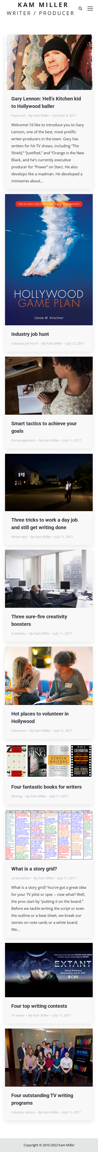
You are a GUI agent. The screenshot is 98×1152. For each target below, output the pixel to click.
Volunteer (18, 730)
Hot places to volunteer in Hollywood (40, 717)
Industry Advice (23, 1112)
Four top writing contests (39, 1006)
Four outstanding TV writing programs (42, 1099)
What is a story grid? (34, 869)
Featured (18, 115)
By (39, 115)
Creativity (18, 633)
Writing (16, 796)
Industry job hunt (30, 334)
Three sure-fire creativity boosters (39, 620)
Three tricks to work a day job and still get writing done (44, 523)
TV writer (18, 1015)
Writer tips (19, 536)
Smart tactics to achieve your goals (44, 427)
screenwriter (20, 878)
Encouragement (23, 440)
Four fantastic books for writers (46, 787)
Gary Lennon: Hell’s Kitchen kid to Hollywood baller (46, 102)
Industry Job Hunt (24, 343)
